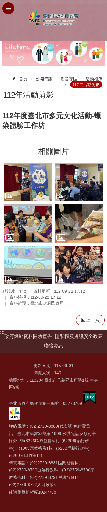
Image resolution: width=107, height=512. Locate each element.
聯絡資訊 (53, 345)
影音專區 (69, 78)
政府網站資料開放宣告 (28, 336)
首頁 (23, 78)
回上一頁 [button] (90, 320)
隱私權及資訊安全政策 (79, 336)
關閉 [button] (8, 8)
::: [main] (6, 76)
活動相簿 (94, 78)
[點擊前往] (28, 182)
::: (2, 332)
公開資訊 (44, 78)
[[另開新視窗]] (89, 403)
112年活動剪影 (86, 84)
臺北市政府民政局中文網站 (53, 18)
